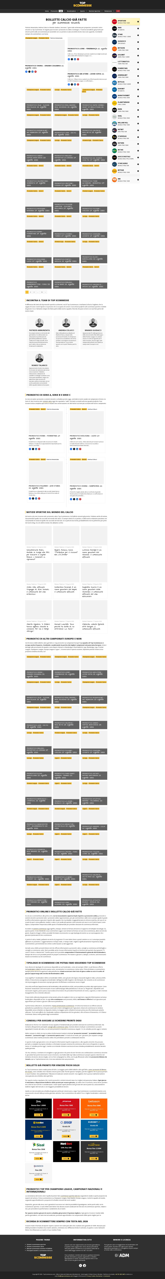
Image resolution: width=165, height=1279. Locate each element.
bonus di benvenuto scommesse (63, 1006)
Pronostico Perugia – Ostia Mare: (64, 284)
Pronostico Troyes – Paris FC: (66, 853)
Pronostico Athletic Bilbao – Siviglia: (91, 902)
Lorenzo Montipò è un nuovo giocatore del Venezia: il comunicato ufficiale (92, 554)
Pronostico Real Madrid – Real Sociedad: (66, 107)
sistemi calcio (47, 401)
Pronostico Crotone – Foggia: (65, 184)
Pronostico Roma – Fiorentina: (36, 234)
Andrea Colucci (92, 409)
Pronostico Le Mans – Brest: (65, 878)
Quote (82, 11)
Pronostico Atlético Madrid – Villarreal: (92, 801)
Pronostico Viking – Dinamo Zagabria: (35, 674)
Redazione (108, 11)
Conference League (89, 90)
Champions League (31, 38)
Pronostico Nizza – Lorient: (38, 878)
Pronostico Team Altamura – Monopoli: (93, 183)
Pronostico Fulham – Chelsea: (93, 210)
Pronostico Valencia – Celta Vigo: (92, 877)
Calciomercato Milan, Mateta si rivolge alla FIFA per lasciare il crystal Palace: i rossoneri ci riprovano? (38, 555)
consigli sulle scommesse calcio (58, 1027)
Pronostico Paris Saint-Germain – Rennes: (65, 775)
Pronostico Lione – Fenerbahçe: (65, 674)
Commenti (107, 1276)
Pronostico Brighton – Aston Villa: (65, 826)
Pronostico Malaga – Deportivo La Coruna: (65, 158)
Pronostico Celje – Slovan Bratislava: (38, 107)
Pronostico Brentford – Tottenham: (37, 902)
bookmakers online (34, 969)
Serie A (41, 216)
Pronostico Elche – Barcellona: (92, 259)
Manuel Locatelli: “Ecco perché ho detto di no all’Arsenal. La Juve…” (64, 627)
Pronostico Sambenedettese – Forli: (38, 284)
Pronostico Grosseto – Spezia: (92, 285)
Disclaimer (99, 1276)
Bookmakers (71, 11)
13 (41, 292)
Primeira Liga (87, 140)
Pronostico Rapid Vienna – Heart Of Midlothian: (93, 107)
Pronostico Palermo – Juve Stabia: (44, 487)
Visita (38, 1115)
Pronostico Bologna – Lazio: (37, 260)
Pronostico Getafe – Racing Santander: (91, 775)
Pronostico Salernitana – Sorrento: (38, 183)
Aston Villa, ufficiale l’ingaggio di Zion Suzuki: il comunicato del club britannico (38, 591)
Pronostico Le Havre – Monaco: (66, 802)
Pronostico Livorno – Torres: (65, 235)
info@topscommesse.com (65, 1276)
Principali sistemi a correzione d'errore (39, 1250)
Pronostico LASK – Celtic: (65, 134)
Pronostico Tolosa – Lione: (92, 853)
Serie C (41, 166)
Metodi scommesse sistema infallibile (39, 1248)
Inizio (47, 11)
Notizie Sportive (94, 11)
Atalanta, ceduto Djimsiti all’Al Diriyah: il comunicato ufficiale (93, 627)
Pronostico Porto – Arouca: (65, 260)
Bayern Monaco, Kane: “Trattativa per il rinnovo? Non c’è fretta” (66, 552)
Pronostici (56, 11)
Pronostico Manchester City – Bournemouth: (37, 826)
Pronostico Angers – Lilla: (93, 827)
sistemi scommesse (39, 929)
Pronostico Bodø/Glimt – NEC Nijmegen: (38, 132)
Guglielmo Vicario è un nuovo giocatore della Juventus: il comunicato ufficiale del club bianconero (92, 592)
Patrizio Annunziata (56, 38)
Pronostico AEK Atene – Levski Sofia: (92, 674)
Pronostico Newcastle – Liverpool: (37, 801)
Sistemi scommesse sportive (36, 1244)
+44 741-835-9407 (120, 1274)
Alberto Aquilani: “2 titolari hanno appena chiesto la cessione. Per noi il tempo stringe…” (38, 628)
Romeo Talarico (31, 547)
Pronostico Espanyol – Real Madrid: (37, 851)
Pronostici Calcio (44, 38)
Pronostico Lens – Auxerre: (66, 903)
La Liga (57, 90)
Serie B (43, 459)
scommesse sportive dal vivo (70, 1196)
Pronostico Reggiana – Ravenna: (38, 210)
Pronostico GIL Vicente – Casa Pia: (93, 159)
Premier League (88, 191)
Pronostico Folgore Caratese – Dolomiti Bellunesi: (64, 207)
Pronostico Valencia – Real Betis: (92, 132)
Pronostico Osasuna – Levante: (93, 235)
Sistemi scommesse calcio (35, 1246)
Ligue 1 (57, 758)
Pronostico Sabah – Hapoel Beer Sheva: (36, 158)
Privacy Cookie (91, 1276)
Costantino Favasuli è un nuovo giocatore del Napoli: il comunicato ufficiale (66, 590)
